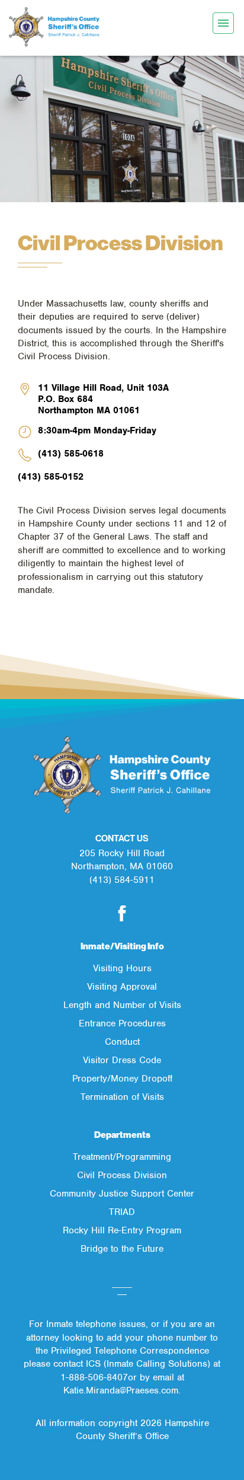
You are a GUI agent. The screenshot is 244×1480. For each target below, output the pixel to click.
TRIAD (122, 1212)
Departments (122, 1135)
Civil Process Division (122, 1175)
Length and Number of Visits (122, 1005)
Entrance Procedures (122, 1023)
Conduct (122, 1042)
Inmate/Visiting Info (122, 946)
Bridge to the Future (122, 1249)
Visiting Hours (122, 968)
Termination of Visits (122, 1097)
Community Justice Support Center (122, 1194)
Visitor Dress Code (122, 1060)
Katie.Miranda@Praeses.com (120, 1390)
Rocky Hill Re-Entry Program (122, 1230)
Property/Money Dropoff (122, 1079)
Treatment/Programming (122, 1157)
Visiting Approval (122, 987)
